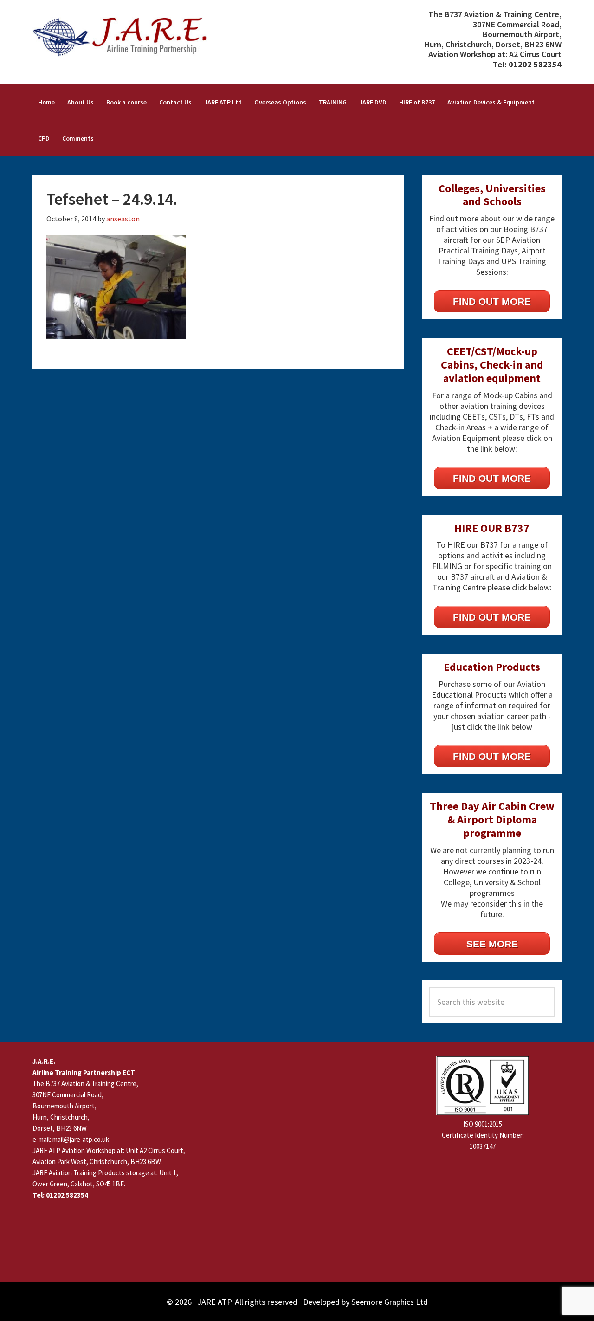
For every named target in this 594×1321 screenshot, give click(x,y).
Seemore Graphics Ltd (389, 1301)
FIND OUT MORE (492, 301)
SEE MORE (492, 944)
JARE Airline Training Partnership (125, 37)
